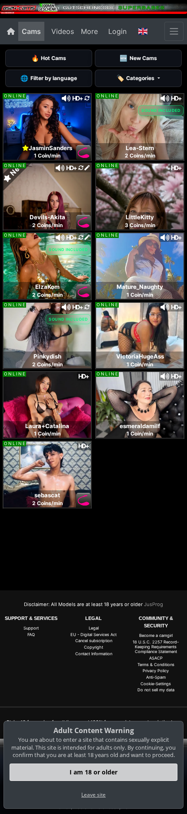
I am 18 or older (93, 772)
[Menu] (174, 31)
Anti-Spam (156, 677)
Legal (94, 628)
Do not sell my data (155, 689)
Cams (31, 31)
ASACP (156, 658)
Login (117, 31)
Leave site (93, 794)
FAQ (31, 634)
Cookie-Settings (155, 683)
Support (31, 628)
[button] (143, 31)
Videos (62, 31)
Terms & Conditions (155, 664)
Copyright (93, 647)
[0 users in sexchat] (140, 126)
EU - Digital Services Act (93, 634)
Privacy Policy (156, 670)
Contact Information (93, 653)
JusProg (153, 604)
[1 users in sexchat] (47, 126)
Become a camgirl (156, 635)
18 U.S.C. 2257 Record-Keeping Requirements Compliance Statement (156, 647)
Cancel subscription (93, 640)
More (89, 31)
